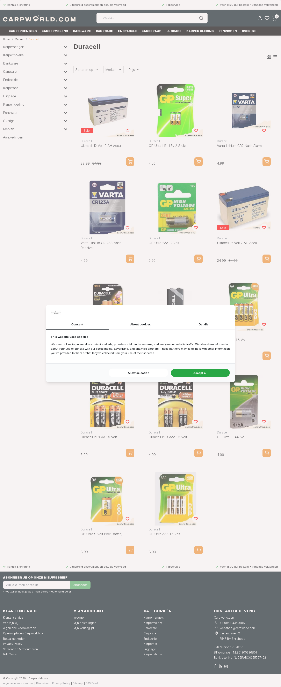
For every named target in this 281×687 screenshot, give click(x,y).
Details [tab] (203, 324)
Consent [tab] (77, 324)
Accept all (200, 373)
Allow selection (138, 373)
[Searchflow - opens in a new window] (225, 312)
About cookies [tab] (140, 324)
